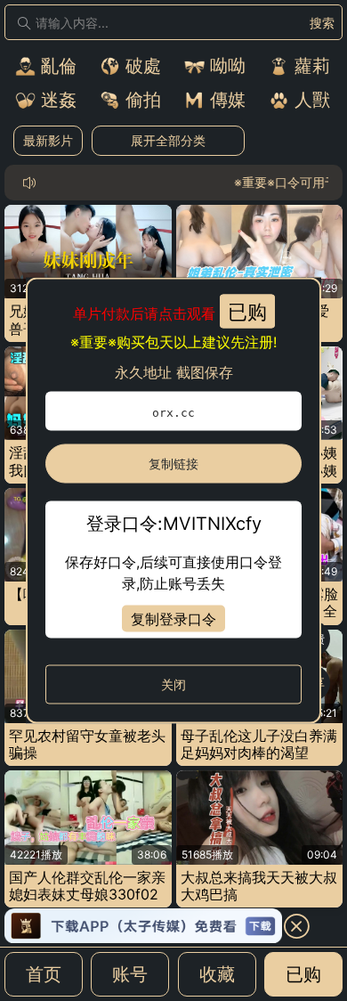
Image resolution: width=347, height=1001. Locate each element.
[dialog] (173, 501)
